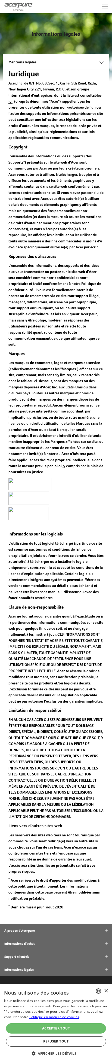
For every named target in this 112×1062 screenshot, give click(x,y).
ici (10, 101)
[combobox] (98, 991)
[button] (56, 1053)
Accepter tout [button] (56, 1028)
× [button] (106, 991)
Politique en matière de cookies (54, 1017)
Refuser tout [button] (56, 1041)
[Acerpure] (18, 6)
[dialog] (56, 1023)
